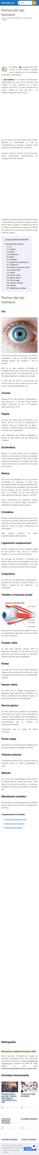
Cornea (10, 249)
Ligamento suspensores (17, 262)
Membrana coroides (16, 288)
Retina (10, 257)
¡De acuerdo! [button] (30, 1149)
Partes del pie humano (13, 828)
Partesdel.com (7, 3)
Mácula (11, 285)
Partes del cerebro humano (15, 819)
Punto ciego (13, 280)
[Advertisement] (19, 43)
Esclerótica (12, 254)
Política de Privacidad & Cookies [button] (11, 1151)
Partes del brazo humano (14, 824)
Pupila (10, 252)
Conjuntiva (12, 265)
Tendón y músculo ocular (18, 267)
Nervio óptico (13, 278)
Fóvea (10, 273)
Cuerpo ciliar (13, 270)
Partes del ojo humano (13, 244)
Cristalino (11, 260)
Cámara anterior (14, 283)
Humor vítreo (13, 275)
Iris (8, 247)
